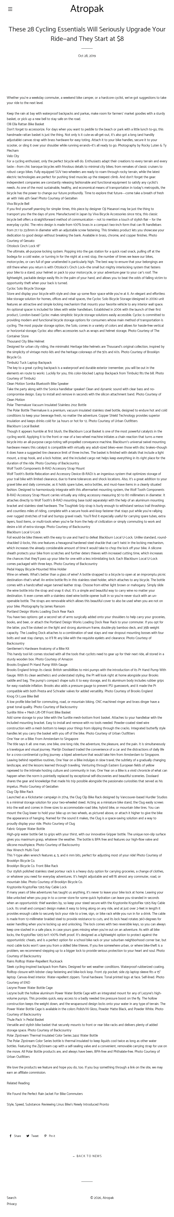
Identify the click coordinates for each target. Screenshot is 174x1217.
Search (11, 1198)
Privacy (12, 1204)
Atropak (108, 1198)
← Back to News (87, 1156)
